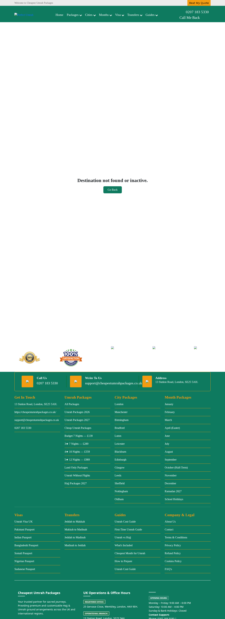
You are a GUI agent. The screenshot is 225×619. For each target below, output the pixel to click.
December (170, 483)
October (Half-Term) (176, 467)
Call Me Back (189, 17)
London (119, 404)
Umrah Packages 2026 (77, 412)
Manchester (121, 412)
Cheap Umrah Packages (78, 427)
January (169, 404)
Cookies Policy (173, 561)
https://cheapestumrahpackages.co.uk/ (35, 412)
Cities (88, 15)
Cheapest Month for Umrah (130, 553)
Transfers (133, 15)
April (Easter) (172, 427)
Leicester (120, 443)
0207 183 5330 (197, 12)
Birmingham (121, 419)
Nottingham (121, 491)
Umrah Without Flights (77, 475)
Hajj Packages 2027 (76, 483)
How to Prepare (123, 561)
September (170, 459)
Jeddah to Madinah (75, 537)
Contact (169, 529)
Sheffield (120, 483)
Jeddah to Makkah (75, 521)
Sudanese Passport (24, 569)
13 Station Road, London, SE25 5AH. (35, 404)
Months (104, 15)
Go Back (113, 189)
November (170, 475)
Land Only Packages (76, 467)
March (168, 419)
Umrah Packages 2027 (77, 419)
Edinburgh (120, 459)
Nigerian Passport (24, 561)
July (167, 443)
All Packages (72, 404)
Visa (118, 15)
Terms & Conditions (176, 537)
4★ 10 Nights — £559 (77, 451)
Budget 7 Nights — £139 (79, 435)
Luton (118, 435)
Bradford (120, 427)
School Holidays (174, 499)
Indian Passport (22, 537)
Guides (150, 15)
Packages (73, 15)
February (170, 412)
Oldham (119, 499)
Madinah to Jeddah (75, 545)
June (167, 435)
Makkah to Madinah (76, 529)
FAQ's (168, 569)
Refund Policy (173, 553)
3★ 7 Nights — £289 (76, 443)
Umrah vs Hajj (123, 537)
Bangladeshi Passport (26, 545)
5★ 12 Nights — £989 (77, 459)
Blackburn (120, 451)
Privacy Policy (173, 545)
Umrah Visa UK (23, 521)
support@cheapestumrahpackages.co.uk (113, 383)
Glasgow (120, 467)
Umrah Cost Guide (125, 521)
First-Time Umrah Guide (128, 529)
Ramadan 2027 (173, 491)
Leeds (118, 475)
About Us (170, 521)
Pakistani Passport (24, 529)
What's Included (124, 545)
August (169, 451)
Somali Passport (23, 553)
